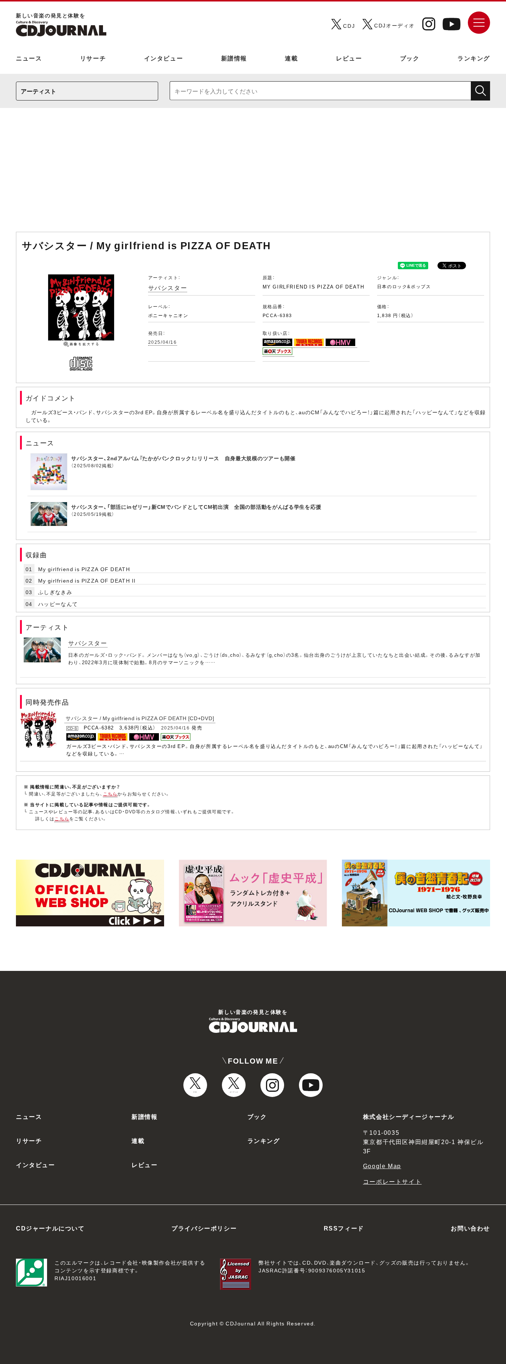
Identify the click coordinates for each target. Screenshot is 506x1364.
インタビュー (163, 57)
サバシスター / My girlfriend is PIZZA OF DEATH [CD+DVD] (140, 718)
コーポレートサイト (392, 1181)
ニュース (29, 57)
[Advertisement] (253, 173)
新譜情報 (234, 57)
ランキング (473, 57)
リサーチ (93, 57)
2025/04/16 (162, 342)
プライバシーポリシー (204, 1227)
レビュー (349, 57)
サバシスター (167, 287)
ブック (410, 57)
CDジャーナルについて (50, 1227)
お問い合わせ (470, 1227)
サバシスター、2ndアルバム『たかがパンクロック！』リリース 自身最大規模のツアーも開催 (183, 458)
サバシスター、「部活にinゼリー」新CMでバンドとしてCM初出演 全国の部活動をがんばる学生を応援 (196, 506)
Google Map (382, 1165)
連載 (291, 57)
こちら (110, 793)
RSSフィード (344, 1227)
